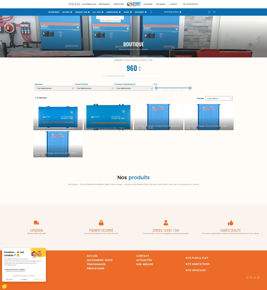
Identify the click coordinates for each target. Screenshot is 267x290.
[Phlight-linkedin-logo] (78, 4)
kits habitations (198, 264)
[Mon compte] (209, 12)
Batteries (65, 12)
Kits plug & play (197, 258)
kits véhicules (196, 270)
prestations (119, 4)
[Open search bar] (151, 12)
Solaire (126, 12)
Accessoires (139, 12)
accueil (92, 256)
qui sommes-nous (100, 260)
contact (173, 4)
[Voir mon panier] (214, 12)
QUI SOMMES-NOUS (89, 4)
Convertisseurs (112, 12)
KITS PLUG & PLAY (171, 12)
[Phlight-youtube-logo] (70, 4)
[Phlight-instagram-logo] (72, 4)
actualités (148, 4)
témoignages (104, 4)
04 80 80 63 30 (192, 4)
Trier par (200, 98)
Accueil (118, 60)
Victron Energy (53, 12)
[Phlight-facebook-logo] (75, 4)
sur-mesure (160, 4)
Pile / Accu (97, 12)
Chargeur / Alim (81, 12)
